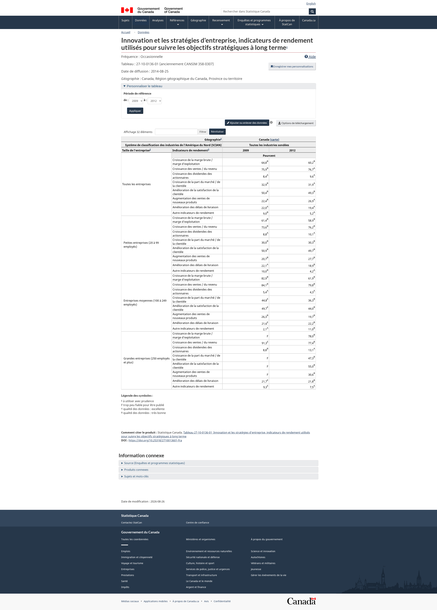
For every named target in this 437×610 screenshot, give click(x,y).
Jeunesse (256, 569)
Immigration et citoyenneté (136, 557)
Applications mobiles (156, 601)
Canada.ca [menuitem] (308, 20)
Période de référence (137, 93)
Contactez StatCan (131, 522)
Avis (206, 601)
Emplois (125, 551)
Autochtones (258, 557)
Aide (312, 56)
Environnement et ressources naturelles (209, 551)
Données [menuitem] (141, 20)
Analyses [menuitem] (158, 20)
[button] (271, 122)
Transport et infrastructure (201, 575)
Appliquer (135, 110)
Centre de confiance (197, 522)
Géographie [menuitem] (198, 20)
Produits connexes (136, 470)
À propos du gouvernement (267, 539)
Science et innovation (263, 551)
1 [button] (287, 47)
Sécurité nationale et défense (203, 557)
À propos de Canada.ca (186, 601)
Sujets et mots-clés (136, 476)
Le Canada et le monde (199, 581)
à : (145, 100)
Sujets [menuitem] (125, 20)
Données (143, 32)
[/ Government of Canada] (152, 10)
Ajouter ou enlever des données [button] (248, 122)
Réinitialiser (217, 131)
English (311, 3)
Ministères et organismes (200, 539)
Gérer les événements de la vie (268, 575)
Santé (124, 581)
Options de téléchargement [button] (297, 123)
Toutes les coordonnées (134, 539)
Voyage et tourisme (132, 563)
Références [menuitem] (177, 20)
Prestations (127, 575)
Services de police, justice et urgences (208, 569)
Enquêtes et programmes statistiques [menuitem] (254, 22)
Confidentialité (222, 601)
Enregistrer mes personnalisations (293, 66)
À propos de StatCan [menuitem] (287, 22)
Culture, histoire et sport (200, 563)
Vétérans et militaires (263, 563)
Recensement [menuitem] (221, 20)
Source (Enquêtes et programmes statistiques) (154, 463)
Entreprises (127, 569)
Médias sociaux (130, 601)
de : (126, 100)
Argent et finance (196, 587)
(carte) (274, 139)
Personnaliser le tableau (144, 86)
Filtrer (203, 131)
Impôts (125, 587)
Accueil (125, 32)
